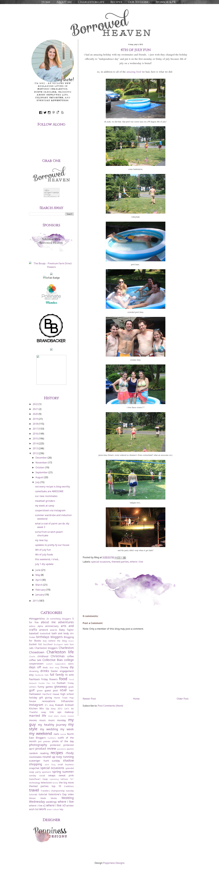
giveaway (60, 686)
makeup (69, 712)
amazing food (133, 71)
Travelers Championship (53, 790)
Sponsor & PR (166, 2)
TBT (72, 779)
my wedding (49, 729)
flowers (53, 679)
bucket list (35, 644)
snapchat (34, 768)
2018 (36, 423)
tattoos (64, 779)
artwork (43, 629)
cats (31, 648)
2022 (36, 404)
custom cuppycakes (56, 663)
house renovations (42, 701)
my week (67, 729)
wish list (34, 809)
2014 (36, 443)
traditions (69, 786)
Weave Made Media (43, 798)
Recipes (116, 2)
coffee (70, 656)
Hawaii (56, 694)
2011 (36, 600)
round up (48, 757)
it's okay (49, 705)
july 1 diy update (44, 564)
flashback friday (38, 679)
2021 (36, 409)
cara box (69, 644)
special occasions (100, 561)
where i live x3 (56, 805)
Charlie (32, 656)
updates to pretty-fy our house (52, 545)
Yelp (61, 809)
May (38, 575)
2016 (36, 433)
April (38, 579)
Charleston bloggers (46, 648)
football (61, 683)
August (39, 477)
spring (56, 772)
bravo (71, 640)
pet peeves (44, 741)
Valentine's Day (57, 794)
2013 (36, 448)
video (71, 794)
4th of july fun (43, 549)
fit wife (69, 674)
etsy (31, 674)
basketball (45, 633)
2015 (36, 438)
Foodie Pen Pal (47, 683)
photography (38, 745)
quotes (70, 748)
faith (47, 675)
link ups (55, 712)
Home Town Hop (64, 697)
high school (67, 694)
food (63, 678)
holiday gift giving (40, 697)
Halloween (35, 694)
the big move (66, 782)
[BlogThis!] (118, 557)
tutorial (43, 794)
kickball (69, 705)
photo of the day (63, 741)
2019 (36, 418)
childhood (42, 656)
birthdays (42, 637)
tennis (55, 782)
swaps (51, 775)
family (59, 675)
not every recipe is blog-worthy (52, 486)
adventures (66, 622)
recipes (57, 752)
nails (56, 734)
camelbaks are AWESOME (49, 491)
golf (32, 690)
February (40, 589)
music (42, 720)
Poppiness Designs (114, 863)
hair (71, 690)
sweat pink (66, 775)
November (41, 462)
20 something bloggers (58, 618)
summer (68, 772)
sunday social (37, 775)
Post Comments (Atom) (110, 705)
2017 (36, 428)
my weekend (40, 733)
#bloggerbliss (37, 618)
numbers (52, 738)
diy (72, 667)
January (40, 594)
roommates (35, 757)
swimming (54, 779)
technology (34, 782)
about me (48, 622)
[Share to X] (121, 557)
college (69, 660)
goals (71, 686)
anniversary (52, 626)
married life (37, 716)
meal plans (53, 716)
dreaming (34, 671)
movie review (67, 716)
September (41, 472)
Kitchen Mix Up (39, 708)
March (39, 584)
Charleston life (91, 2)
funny (41, 686)
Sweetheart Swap (38, 779)
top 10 (56, 786)
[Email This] (116, 557)
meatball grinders (45, 500)
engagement (67, 671)
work (42, 809)
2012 (36, 453)
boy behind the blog (55, 640)
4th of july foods (44, 554)
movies (33, 720)
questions (61, 749)
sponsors (46, 771)
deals (45, 667)
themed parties (120, 561)
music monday (57, 720)
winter (70, 805)
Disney (64, 667)
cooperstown (36, 663)
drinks (44, 671)
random (33, 753)
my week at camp (44, 505)
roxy (59, 757)
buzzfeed (47, 644)
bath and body (60, 633)
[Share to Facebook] (124, 557)
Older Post (182, 698)
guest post (51, 690)
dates (71, 663)
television (46, 782)
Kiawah (59, 705)
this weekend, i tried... (47, 559)
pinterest (55, 745)
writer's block (53, 809)
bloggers (57, 637)
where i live (136, 561)
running (68, 757)
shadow (68, 760)
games (49, 686)
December (41, 457)
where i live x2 (37, 805)
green (40, 690)
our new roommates (46, 496)
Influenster (67, 701)
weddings (51, 801)
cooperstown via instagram (50, 510)
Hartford (46, 694)
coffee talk (35, 660)
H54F (63, 690)
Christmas (58, 656)
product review (45, 748)
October (40, 467)
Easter (54, 671)
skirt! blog (50, 764)
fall (52, 675)
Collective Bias (52, 660)
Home (46, 2)
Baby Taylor (66, 629)
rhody (70, 753)
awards (53, 629)
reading (44, 753)
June (38, 570)
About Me (64, 2)
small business (66, 764)
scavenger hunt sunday (44, 760)
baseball (34, 633)
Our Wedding (139, 2)
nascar (63, 734)
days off (35, 667)
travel (34, 790)
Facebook (39, 675)
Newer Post (89, 698)
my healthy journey (52, 725)
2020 (36, 414)
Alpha (40, 626)
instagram (36, 705)
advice (32, 626)
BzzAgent (58, 644)
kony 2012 (56, 708)
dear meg (54, 667)
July (37, 482)
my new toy (41, 540)
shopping (35, 764)
